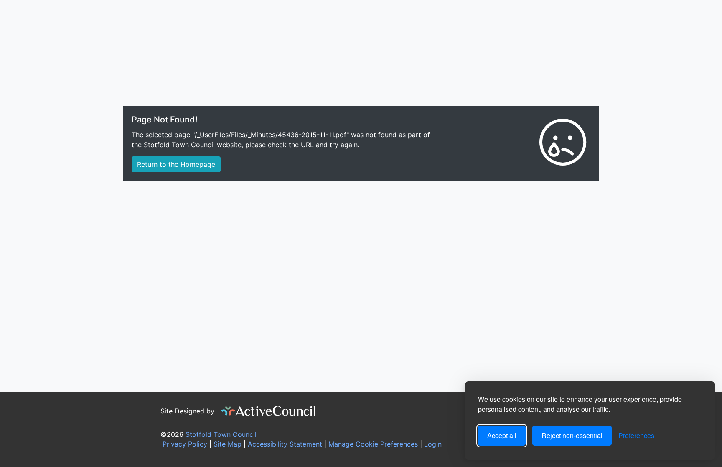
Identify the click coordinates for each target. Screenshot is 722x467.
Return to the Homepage (176, 164)
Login (433, 444)
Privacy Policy (183, 444)
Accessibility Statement (284, 444)
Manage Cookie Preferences (372, 444)
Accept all (501, 435)
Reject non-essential (572, 435)
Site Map (226, 444)
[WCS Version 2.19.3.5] (268, 411)
